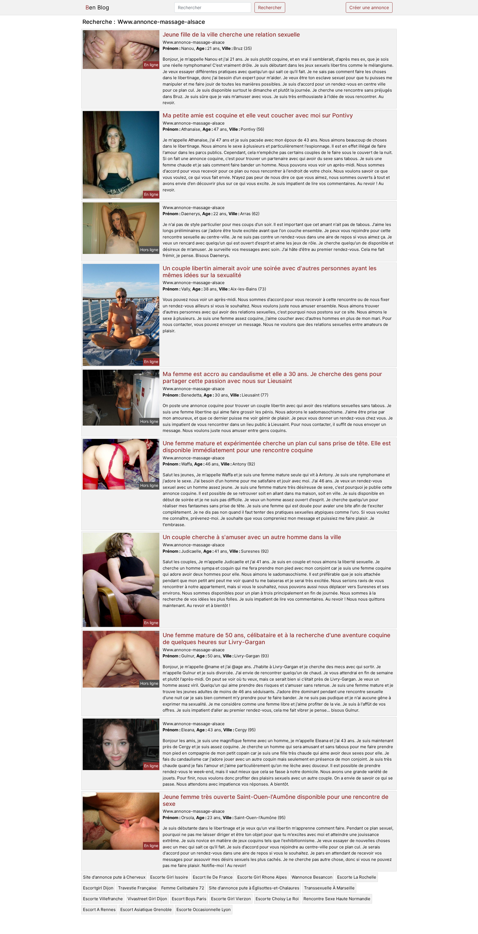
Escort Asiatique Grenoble (146, 909)
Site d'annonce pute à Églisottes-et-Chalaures (254, 888)
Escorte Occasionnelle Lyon (203, 909)
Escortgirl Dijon (98, 888)
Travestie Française (137, 888)
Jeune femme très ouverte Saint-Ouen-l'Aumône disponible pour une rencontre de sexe (275, 800)
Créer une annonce (369, 7)
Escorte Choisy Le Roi (277, 898)
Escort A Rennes (99, 909)
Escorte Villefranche (103, 898)
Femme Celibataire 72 (182, 888)
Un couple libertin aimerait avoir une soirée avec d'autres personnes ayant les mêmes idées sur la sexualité (269, 272)
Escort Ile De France (213, 877)
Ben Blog (97, 7)
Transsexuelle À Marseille (329, 888)
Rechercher (270, 7)
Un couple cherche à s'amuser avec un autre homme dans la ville (252, 537)
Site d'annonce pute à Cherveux (114, 877)
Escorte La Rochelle (356, 877)
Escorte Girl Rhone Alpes (262, 877)
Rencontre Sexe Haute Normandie (336, 898)
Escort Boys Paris (189, 898)
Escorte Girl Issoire (169, 877)
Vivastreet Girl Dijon (147, 898)
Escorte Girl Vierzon (231, 898)
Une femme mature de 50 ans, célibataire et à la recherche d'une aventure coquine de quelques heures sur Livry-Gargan (276, 638)
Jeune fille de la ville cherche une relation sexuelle (231, 34)
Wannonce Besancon (312, 877)
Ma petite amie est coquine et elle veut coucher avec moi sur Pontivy (258, 115)
